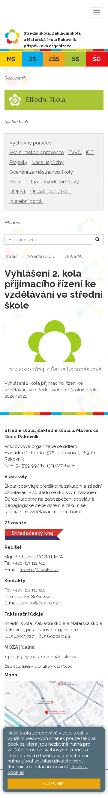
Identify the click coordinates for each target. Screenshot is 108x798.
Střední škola (41, 256)
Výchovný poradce (30, 143)
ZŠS (53, 59)
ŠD (97, 59)
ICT (90, 152)
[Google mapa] (54, 718)
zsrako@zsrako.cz (39, 603)
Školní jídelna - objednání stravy (44, 182)
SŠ (75, 59)
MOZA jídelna (19, 647)
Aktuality (74, 256)
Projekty (18, 162)
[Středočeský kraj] (34, 534)
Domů (10, 256)
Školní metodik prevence (36, 152)
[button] (98, 239)
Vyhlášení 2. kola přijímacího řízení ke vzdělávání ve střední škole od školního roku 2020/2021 (51, 389)
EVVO (75, 152)
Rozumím (54, 783)
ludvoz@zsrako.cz (39, 569)
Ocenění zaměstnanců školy (41, 172)
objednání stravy (58, 657)
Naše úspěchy (48, 162)
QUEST (17, 191)
